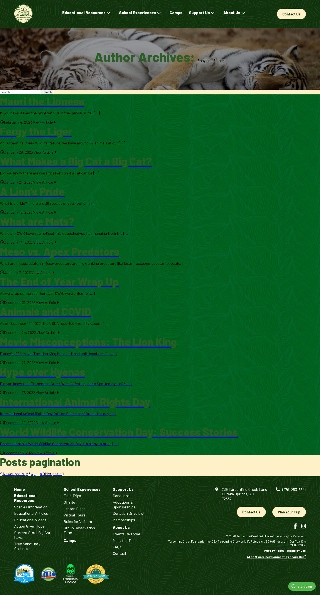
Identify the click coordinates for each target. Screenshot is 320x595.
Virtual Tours (74, 515)
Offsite (69, 502)
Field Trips (72, 495)
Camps (176, 12)
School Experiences (138, 12)
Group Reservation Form (79, 530)
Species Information (30, 507)
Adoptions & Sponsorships (124, 504)
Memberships (124, 520)
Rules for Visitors (78, 521)
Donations (121, 495)
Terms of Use (296, 550)
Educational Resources (84, 12)
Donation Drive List (129, 513)
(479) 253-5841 (294, 489)
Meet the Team (125, 540)
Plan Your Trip (289, 512)
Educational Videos (30, 520)
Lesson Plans (74, 508)
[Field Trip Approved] (24, 574)
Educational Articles (31, 513)
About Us (232, 12)
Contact (119, 553)
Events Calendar (126, 534)
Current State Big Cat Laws (32, 535)
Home (19, 489)
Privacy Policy (274, 550)
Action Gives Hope (29, 526)
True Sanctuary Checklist (27, 546)
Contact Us (291, 14)
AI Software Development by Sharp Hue (276, 557)
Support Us (200, 12)
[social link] (295, 526)
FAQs (117, 547)
